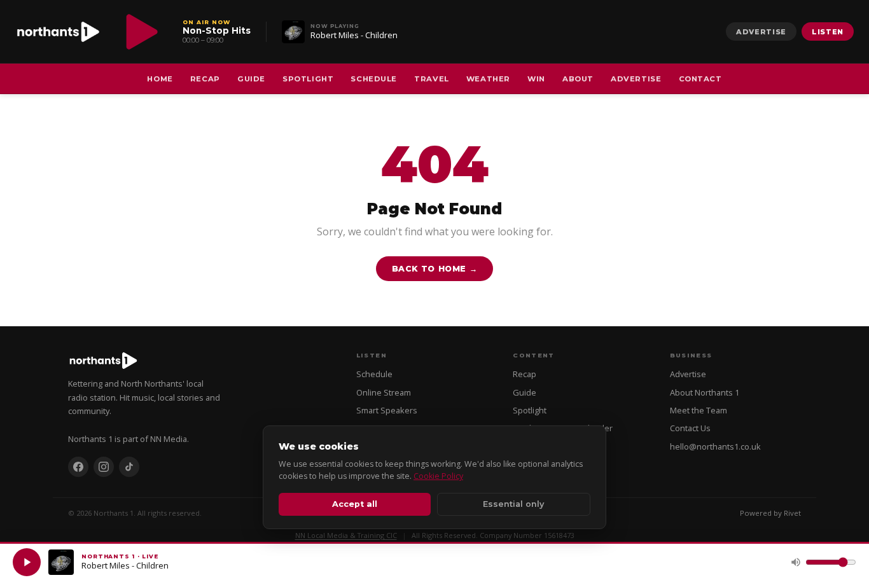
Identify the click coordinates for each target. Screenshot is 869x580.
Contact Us (690, 428)
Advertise (761, 31)
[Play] (27, 562)
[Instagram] (104, 467)
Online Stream (383, 392)
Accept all (354, 504)
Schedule (374, 78)
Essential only (513, 504)
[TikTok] (129, 467)
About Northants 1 (704, 392)
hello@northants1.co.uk (715, 446)
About (578, 78)
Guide (251, 78)
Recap (205, 78)
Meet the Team (698, 410)
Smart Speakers (386, 410)
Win (536, 78)
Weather (488, 78)
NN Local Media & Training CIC (346, 535)
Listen (828, 31)
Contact (700, 78)
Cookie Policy (438, 476)
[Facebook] (78, 467)
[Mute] (796, 562)
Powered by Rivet (770, 513)
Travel (431, 78)
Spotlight (307, 78)
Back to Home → (435, 268)
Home (159, 78)
